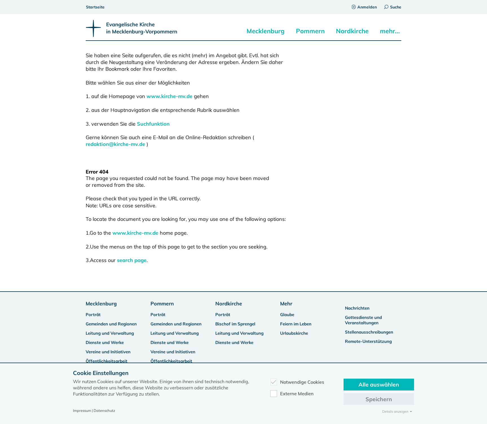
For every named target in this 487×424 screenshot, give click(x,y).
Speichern (379, 399)
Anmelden (367, 7)
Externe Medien (297, 393)
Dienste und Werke (105, 342)
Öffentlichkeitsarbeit (106, 361)
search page (132, 260)
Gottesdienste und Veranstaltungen (363, 320)
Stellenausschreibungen (369, 332)
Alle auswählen (378, 384)
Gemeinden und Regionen (111, 324)
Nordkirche (352, 31)
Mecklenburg (266, 31)
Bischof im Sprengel (235, 324)
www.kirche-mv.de (169, 96)
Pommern (310, 31)
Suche (395, 7)
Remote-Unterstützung (368, 341)
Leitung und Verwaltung (110, 333)
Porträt (93, 314)
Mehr (286, 303)
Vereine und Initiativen (108, 351)
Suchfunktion (153, 124)
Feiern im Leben (295, 324)
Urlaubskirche (294, 333)
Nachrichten (357, 308)
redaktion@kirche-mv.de (115, 144)
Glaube (287, 314)
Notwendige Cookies (302, 382)
